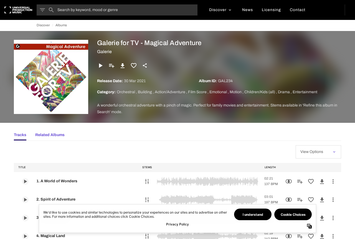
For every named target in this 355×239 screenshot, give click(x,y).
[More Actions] (333, 181)
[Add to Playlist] (111, 65)
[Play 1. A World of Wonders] (25, 181)
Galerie (104, 51)
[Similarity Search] (288, 181)
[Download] (122, 65)
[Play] (100, 65)
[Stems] (147, 181)
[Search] (51, 10)
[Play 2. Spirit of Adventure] (25, 199)
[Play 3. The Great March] (25, 218)
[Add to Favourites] (133, 65)
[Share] (144, 65)
